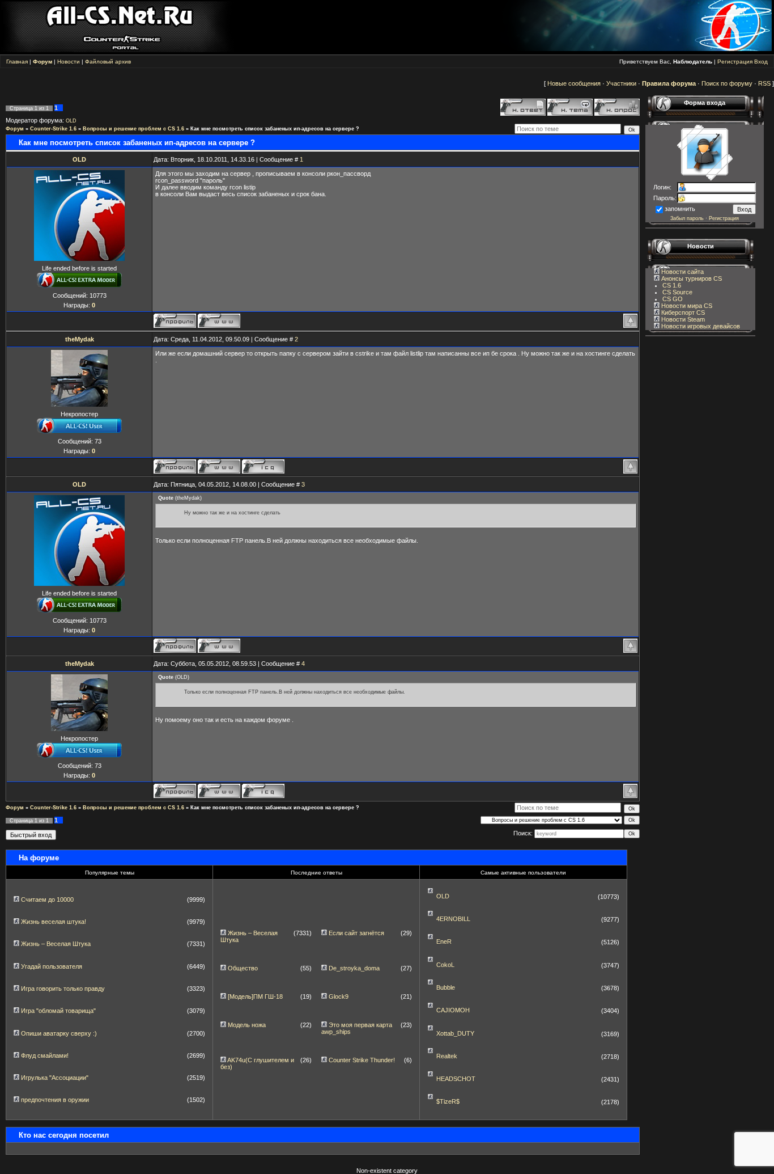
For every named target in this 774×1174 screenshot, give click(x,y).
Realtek (446, 1056)
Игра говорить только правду (63, 988)
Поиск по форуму (726, 83)
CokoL (445, 964)
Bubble (445, 987)
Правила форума (669, 83)
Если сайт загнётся (356, 933)
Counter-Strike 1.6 (53, 129)
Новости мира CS (686, 305)
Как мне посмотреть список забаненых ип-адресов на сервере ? (274, 129)
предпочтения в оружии (55, 1099)
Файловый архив (108, 61)
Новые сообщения (574, 83)
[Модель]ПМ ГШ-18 (255, 996)
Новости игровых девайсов (700, 326)
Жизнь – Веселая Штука (56, 943)
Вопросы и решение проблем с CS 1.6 (133, 129)
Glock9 (338, 996)
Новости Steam (682, 319)
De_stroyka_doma (354, 968)
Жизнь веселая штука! (53, 921)
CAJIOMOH (453, 1010)
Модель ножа (247, 1024)
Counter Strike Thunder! (362, 1060)
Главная (17, 61)
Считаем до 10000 (47, 899)
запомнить (680, 208)
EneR (444, 941)
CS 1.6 (671, 285)
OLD (71, 121)
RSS (764, 83)
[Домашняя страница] (219, 321)
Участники (621, 83)
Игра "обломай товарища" (58, 1010)
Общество (243, 968)
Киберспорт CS (682, 312)
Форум (15, 129)
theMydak (79, 339)
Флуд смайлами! (45, 1055)
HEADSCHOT (455, 1078)
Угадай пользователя (51, 966)
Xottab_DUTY (455, 1033)
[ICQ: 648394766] (263, 466)
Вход (761, 61)
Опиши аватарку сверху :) (59, 1033)
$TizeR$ (448, 1101)
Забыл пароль (687, 218)
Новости (68, 61)
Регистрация (734, 61)
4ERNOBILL (453, 918)
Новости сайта (682, 271)
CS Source (677, 292)
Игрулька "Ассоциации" (54, 1077)
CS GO (672, 298)
